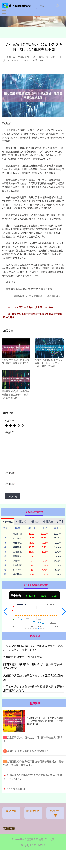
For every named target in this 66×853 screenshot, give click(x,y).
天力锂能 (17, 533)
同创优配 (11, 811)
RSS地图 (38, 839)
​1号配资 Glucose (16, 788)
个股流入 (34, 521)
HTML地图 (49, 839)
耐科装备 (17, 547)
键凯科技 (17, 560)
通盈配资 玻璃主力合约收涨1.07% (22, 657)
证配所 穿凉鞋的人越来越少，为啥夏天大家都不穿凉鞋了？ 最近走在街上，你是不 (33, 648)
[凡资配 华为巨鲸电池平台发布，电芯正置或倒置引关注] (16, 347)
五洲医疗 (17, 569)
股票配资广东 (55, 813)
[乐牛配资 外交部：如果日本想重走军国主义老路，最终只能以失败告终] (16, 379)
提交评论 (12, 496)
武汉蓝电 (17, 551)
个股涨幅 (8, 522)
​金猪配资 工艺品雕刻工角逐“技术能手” (27, 751)
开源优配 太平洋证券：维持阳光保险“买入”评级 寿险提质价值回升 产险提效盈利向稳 (45, 720)
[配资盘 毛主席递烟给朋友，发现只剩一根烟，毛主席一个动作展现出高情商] (49, 347)
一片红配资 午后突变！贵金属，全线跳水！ (33, 307)
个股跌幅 (21, 521)
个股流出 (48, 521)
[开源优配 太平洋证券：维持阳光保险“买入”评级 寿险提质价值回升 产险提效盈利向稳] (14, 721)
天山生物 (17, 538)
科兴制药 (17, 565)
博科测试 (17, 542)
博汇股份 (17, 574)
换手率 (60, 521)
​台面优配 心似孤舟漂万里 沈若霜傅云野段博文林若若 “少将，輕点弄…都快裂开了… (33, 763)
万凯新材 (17, 556)
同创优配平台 (33, 813)
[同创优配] (17, 5)
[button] (5, 611)
